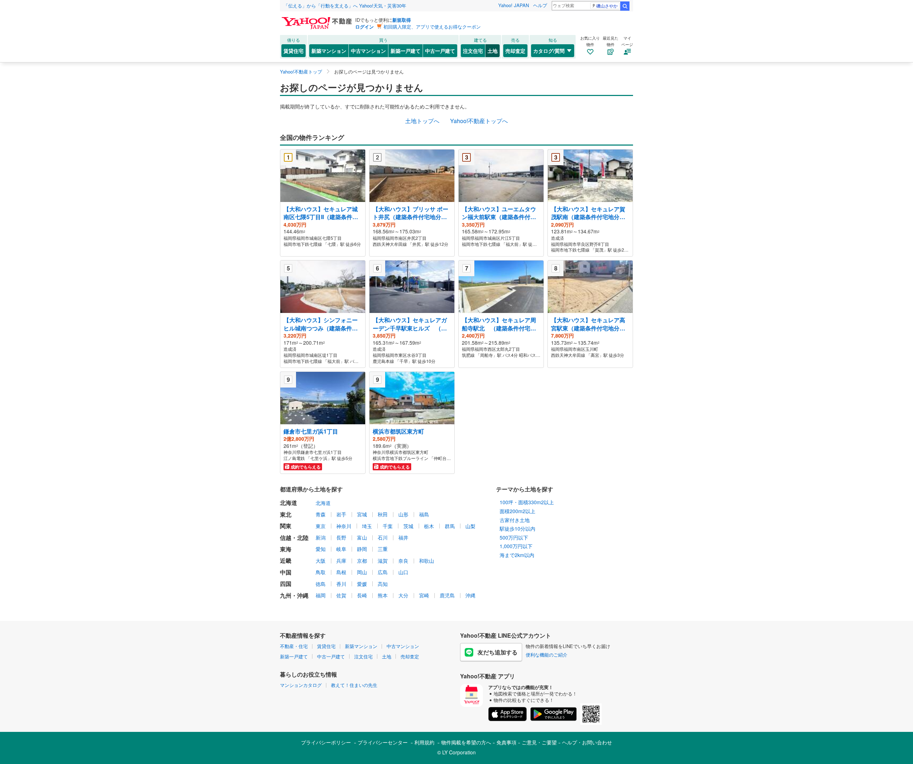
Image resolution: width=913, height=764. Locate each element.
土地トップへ (422, 121)
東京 (321, 526)
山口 (403, 572)
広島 (383, 572)
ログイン (364, 26)
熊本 (383, 595)
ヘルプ (540, 5)
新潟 (321, 537)
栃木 (429, 526)
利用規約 (424, 742)
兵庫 (341, 560)
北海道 (323, 502)
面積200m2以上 (517, 511)
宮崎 (424, 595)
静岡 (362, 548)
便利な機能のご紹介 (546, 654)
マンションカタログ (301, 685)
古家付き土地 (515, 519)
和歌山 (426, 560)
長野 (341, 537)
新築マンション (328, 50)
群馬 (450, 526)
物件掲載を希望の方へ (466, 742)
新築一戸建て (405, 50)
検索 (624, 6)
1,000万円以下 (516, 546)
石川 (383, 537)
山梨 (470, 526)
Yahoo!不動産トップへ (479, 121)
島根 (341, 572)
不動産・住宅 (294, 646)
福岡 (321, 595)
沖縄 (470, 595)
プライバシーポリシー (326, 742)
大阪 (321, 560)
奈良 (403, 560)
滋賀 (383, 560)
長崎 (362, 595)
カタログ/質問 (549, 50)
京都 (362, 560)
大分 (403, 595)
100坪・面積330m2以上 (527, 502)
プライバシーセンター (383, 742)
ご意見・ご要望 (539, 742)
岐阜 (341, 548)
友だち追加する (497, 652)
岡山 (362, 572)
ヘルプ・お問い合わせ (587, 742)
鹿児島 (447, 595)
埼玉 (367, 526)
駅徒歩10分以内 (517, 528)
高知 (383, 583)
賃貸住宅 (294, 50)
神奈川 (343, 526)
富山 (362, 537)
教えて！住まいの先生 (354, 685)
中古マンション (368, 50)
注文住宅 (473, 50)
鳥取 (321, 572)
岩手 (341, 514)
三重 (383, 548)
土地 (493, 50)
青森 (321, 514)
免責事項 (506, 742)
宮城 (362, 514)
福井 (403, 537)
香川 (341, 583)
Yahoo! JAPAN (513, 5)
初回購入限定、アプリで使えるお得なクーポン (432, 26)
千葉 (388, 526)
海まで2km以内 (517, 554)
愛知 (321, 548)
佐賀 (341, 595)
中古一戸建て (440, 50)
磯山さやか (607, 5)
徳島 (321, 583)
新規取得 (401, 19)
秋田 (383, 514)
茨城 (408, 526)
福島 (424, 514)
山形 (403, 514)
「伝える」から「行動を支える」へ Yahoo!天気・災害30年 (345, 5)
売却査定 (515, 50)
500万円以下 (514, 537)
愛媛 (362, 583)
